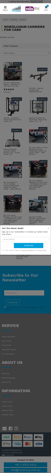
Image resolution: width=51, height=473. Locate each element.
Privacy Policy (42, 250)
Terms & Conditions (27, 250)
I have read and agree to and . (25, 250)
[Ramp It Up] (16, 8)
